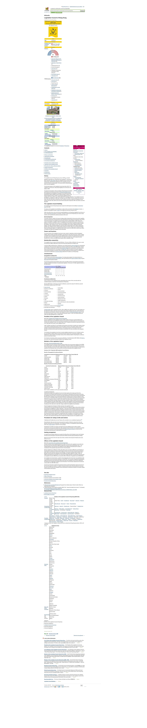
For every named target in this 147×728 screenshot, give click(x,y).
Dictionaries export (46, 686)
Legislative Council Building (49, 681)
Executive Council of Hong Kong (50, 665)
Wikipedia (53, 12)
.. (53, 123)
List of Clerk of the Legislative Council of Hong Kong (54, 640)
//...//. (52, 484)
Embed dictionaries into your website (76, 6)
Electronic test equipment (78, 635)
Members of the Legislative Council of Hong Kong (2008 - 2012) (56, 659)
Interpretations (59, 12)
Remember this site (65, 6)
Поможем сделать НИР (53, 633)
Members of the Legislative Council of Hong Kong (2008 (55, 654)
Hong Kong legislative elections (50, 674)
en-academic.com (47, 12)
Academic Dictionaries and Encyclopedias (60, 8)
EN (83, 6)
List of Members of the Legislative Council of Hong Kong (55, 649)
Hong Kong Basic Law (48, 679)
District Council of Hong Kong (50, 670)
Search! (82, 10)
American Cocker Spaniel (50, 635)
